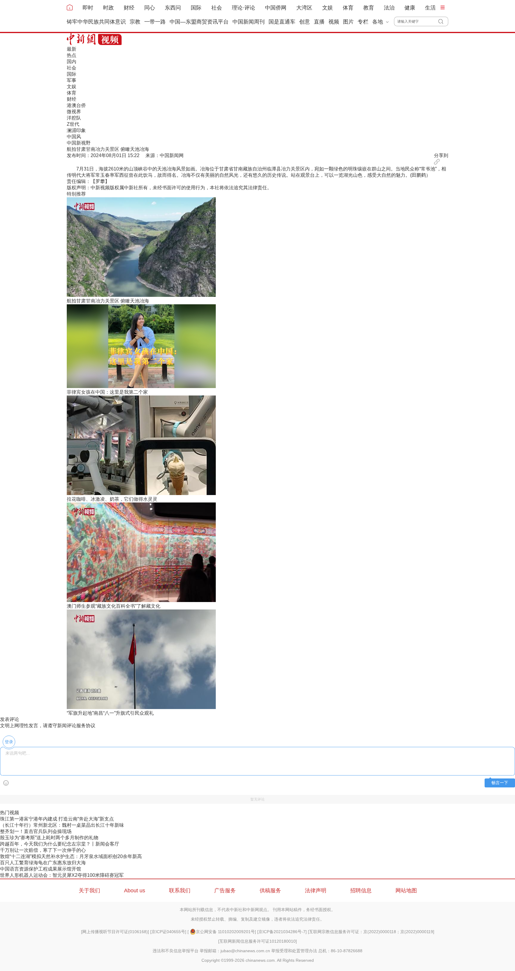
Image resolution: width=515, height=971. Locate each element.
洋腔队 (74, 117)
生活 (430, 8)
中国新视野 (79, 142)
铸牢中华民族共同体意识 (96, 22)
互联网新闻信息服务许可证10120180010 (257, 941)
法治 (389, 8)
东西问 (173, 8)
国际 (196, 8)
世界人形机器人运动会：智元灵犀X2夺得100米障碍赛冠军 (62, 875)
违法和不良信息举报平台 (175, 950)
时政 (108, 8)
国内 (71, 61)
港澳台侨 (76, 105)
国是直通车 (282, 22)
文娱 (327, 8)
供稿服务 (270, 891)
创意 (304, 22)
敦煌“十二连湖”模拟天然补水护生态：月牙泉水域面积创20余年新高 (71, 856)
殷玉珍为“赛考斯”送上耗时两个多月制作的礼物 (49, 837)
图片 (348, 22)
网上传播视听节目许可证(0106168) (115, 931)
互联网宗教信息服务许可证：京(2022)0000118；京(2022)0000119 (371, 931)
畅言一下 (499, 783)
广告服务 (225, 891)
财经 (129, 8)
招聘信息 (361, 891)
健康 (409, 8)
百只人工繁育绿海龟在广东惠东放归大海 (43, 862)
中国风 (74, 136)
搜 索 (443, 21)
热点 (71, 55)
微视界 (74, 111)
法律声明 (315, 891)
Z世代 (73, 124)
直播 (319, 22)
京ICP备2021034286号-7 (281, 931)
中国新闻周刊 (248, 22)
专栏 (363, 22)
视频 (333, 22)
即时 (88, 8)
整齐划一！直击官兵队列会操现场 (36, 831)
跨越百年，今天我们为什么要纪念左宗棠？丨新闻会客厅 (59, 843)
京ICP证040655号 (168, 931)
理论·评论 (243, 8)
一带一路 (155, 22)
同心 (149, 8)
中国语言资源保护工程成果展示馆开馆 (40, 868)
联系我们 (179, 891)
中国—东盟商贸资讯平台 (199, 22)
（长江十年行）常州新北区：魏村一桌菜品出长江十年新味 (62, 825)
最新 (71, 49)
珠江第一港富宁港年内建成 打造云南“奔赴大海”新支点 (57, 818)
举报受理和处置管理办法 (294, 950)
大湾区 (304, 8)
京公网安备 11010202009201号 (225, 931)
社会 (216, 8)
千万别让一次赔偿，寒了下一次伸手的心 (43, 850)
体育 (348, 8)
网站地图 (406, 891)
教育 (368, 8)
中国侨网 (275, 8)
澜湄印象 (76, 130)
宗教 (135, 22)
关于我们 (89, 891)
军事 (71, 80)
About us (134, 891)
